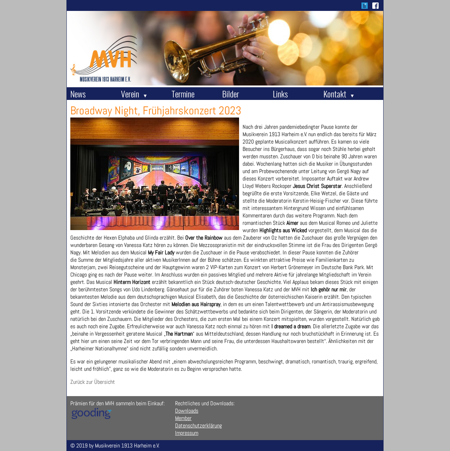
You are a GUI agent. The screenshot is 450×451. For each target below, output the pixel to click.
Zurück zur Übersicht (92, 382)
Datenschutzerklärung (198, 425)
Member (183, 418)
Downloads (186, 410)
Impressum (186, 433)
